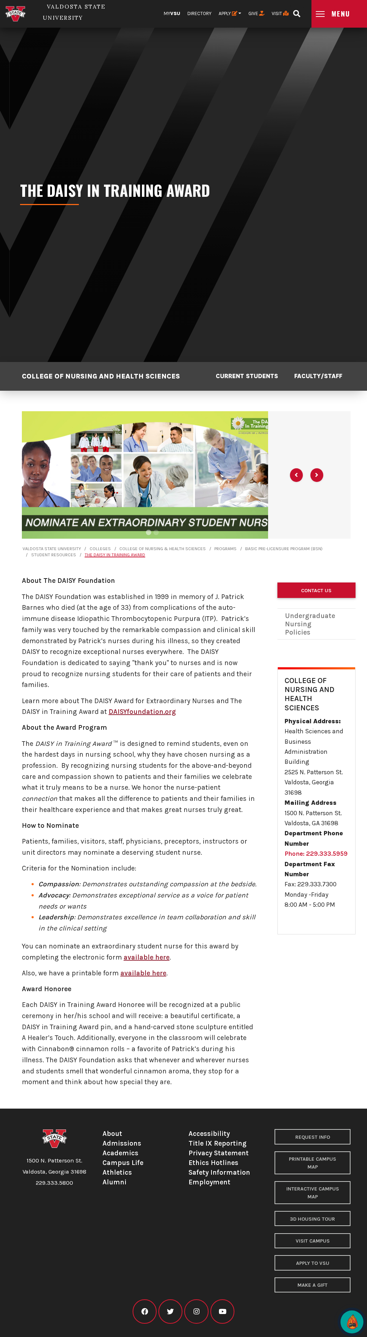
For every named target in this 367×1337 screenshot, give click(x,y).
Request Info (312, 1137)
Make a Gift (312, 1285)
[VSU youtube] (222, 1312)
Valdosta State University (52, 548)
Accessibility (209, 1133)
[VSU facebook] (145, 1312)
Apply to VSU (312, 1263)
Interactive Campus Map (312, 1193)
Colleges (100, 548)
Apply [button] (225, 13)
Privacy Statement (219, 1153)
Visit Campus (313, 1241)
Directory (199, 13)
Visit (277, 13)
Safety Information (219, 1172)
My (172, 13)
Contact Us (316, 591)
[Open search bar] (297, 11)
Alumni (115, 1182)
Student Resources (53, 554)
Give (253, 13)
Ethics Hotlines (213, 1162)
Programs (225, 548)
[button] (296, 475)
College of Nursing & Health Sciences (162, 548)
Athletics (117, 1172)
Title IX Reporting (218, 1143)
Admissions (122, 1143)
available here (147, 957)
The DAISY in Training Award (115, 554)
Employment (209, 1182)
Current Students (247, 376)
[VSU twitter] (170, 1312)
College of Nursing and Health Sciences (101, 376)
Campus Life (123, 1162)
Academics (120, 1153)
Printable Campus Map (312, 1163)
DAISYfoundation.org (142, 711)
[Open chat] (351, 1321)
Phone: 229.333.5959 (316, 853)
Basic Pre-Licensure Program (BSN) (284, 548)
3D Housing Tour (312, 1219)
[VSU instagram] (196, 1312)
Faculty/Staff (318, 376)
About (112, 1133)
